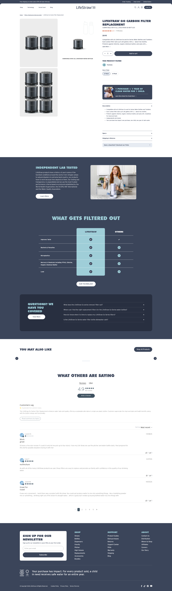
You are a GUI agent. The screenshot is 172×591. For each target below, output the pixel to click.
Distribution (145, 539)
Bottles (77, 539)
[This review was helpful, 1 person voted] (147, 475)
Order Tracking (126, 1)
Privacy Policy (64, 586)
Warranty (111, 550)
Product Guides (113, 536)
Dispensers (79, 542)
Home (21, 15)
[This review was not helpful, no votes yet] (150, 453)
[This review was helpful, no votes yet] (146, 453)
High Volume (79, 550)
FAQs (109, 547)
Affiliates (144, 544)
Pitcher (77, 547)
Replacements (80, 553)
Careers (144, 547)
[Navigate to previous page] (75, 510)
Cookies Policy (55, 586)
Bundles (77, 559)
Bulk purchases (113, 539)
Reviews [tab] (82, 383)
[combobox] (143, 427)
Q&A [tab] (91, 383)
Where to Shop (146, 542)
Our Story (145, 550)
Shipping (111, 553)
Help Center (137, 1)
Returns (110, 542)
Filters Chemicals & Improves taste (33, 15)
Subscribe (43, 555)
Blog (109, 556)
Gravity (77, 544)
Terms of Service (74, 586)
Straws (77, 536)
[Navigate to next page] (97, 510)
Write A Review (86, 395)
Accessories (79, 556)
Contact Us (145, 536)
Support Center (113, 544)
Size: (105, 70)
